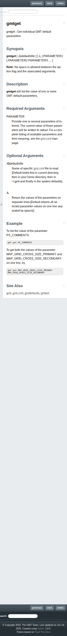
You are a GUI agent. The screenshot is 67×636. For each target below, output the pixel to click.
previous (37, 3)
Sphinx (40, 628)
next (49, 3)
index (60, 3)
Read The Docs (42, 632)
